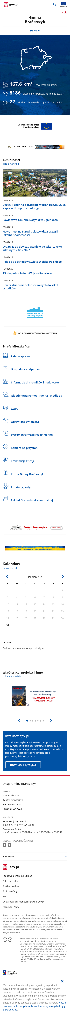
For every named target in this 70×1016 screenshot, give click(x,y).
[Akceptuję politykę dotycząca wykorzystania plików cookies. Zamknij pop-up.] (62, 981)
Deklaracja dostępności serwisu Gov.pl (23, 901)
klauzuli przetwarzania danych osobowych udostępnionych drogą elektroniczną (35, 1006)
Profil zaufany (10, 891)
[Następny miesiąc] (63, 576)
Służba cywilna (11, 886)
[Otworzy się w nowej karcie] (5, 845)
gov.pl (14, 867)
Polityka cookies (11, 881)
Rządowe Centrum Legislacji (18, 875)
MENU (33, 30)
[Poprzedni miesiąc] (7, 576)
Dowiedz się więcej (23, 765)
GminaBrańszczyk (35, 19)
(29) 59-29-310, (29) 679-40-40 (18, 824)
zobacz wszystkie (11, 163)
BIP (4, 896)
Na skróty (8, 856)
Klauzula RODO (11, 906)
